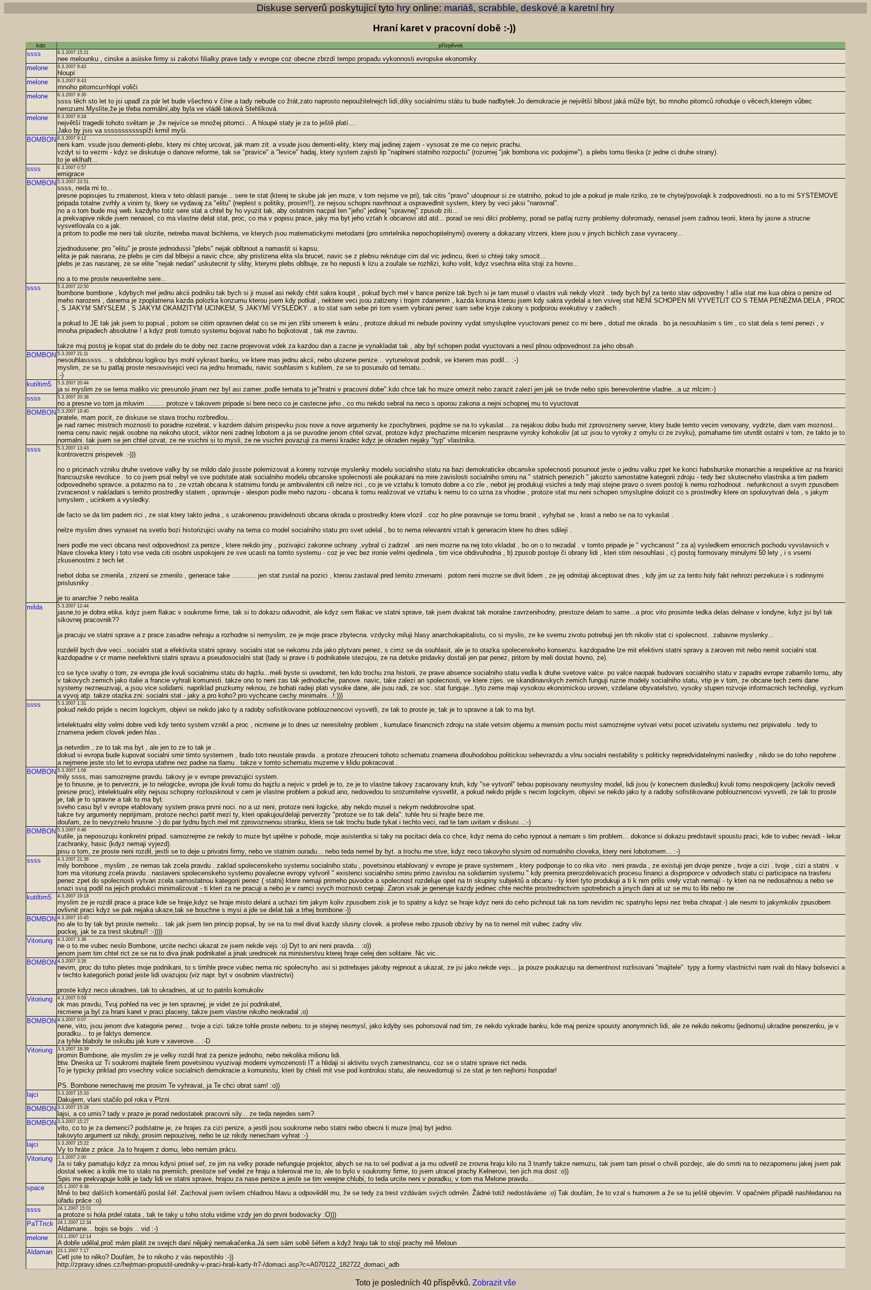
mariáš (458, 8)
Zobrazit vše (494, 1282)
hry (403, 8)
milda (34, 607)
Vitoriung (39, 940)
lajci (32, 1094)
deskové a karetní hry (567, 8)
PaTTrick (40, 1223)
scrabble (497, 8)
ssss (34, 54)
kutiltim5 (39, 384)
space (35, 1188)
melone (37, 68)
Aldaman (39, 1252)
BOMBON (41, 139)
